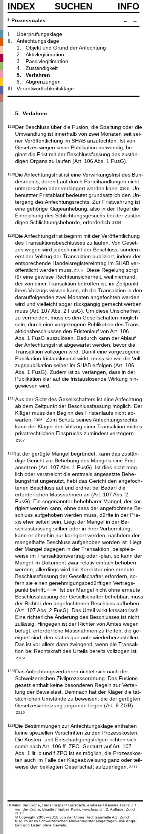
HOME (13, 805)
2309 (20, 657)
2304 (116, 221)
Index (21, 6)
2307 (20, 439)
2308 (51, 589)
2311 (133, 766)
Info (128, 6)
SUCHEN (73, 6)
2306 (38, 419)
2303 (124, 187)
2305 (78, 269)
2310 (20, 711)
